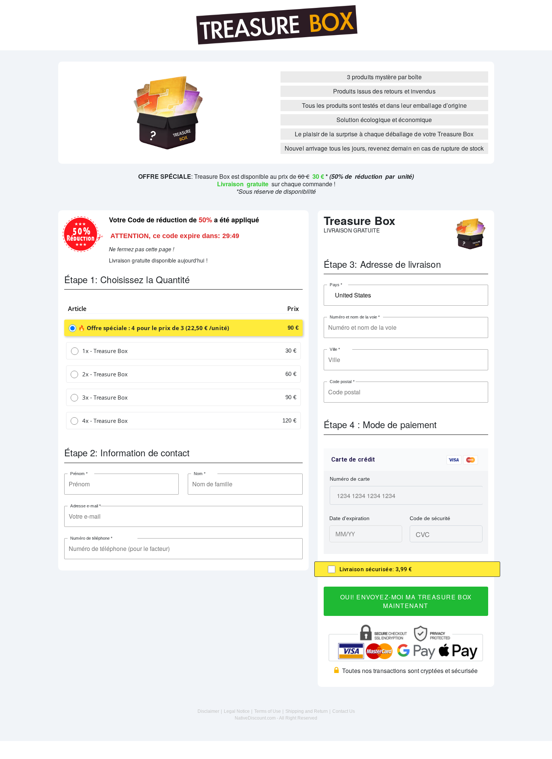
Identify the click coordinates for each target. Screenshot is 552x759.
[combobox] (406, 295)
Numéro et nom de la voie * (355, 317)
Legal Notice (237, 711)
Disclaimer (208, 711)
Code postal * (342, 381)
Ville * (335, 349)
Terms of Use (267, 711)
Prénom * (78, 473)
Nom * (200, 473)
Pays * (336, 284)
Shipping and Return (306, 711)
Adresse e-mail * (85, 506)
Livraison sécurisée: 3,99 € (375, 569)
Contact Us (343, 711)
